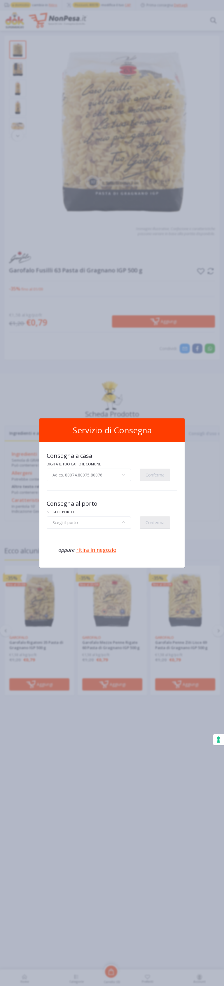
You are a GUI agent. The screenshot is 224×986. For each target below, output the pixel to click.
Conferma (155, 475)
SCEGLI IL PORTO (60, 512)
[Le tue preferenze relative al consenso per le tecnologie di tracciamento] (218, 739)
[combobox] (89, 475)
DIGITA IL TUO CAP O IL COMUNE (74, 464)
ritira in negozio (96, 549)
